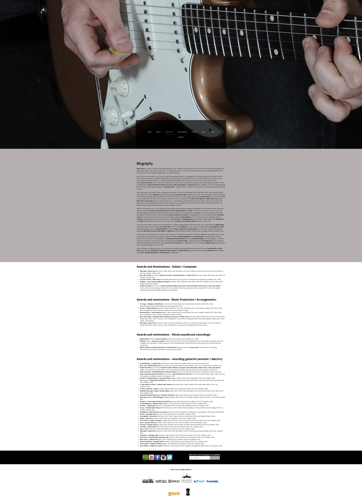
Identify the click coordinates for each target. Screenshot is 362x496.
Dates (159, 132)
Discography (182, 132)
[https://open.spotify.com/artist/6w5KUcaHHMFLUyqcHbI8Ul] (145, 457)
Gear (203, 132)
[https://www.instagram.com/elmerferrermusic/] (163, 457)
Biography (169, 132)
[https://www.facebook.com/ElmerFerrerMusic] (157, 457)
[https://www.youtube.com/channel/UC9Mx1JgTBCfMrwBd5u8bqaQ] (151, 457)
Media (212, 132)
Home (149, 132)
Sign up (215, 458)
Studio (194, 132)
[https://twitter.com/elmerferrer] (169, 457)
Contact (181, 137)
